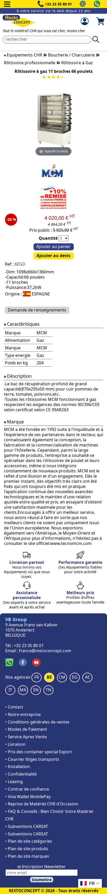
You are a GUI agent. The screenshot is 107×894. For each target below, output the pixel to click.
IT (10, 690)
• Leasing (14, 781)
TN (48, 690)
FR (36, 677)
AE (87, 677)
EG (74, 677)
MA (23, 690)
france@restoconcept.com (45, 651)
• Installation (17, 766)
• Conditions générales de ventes (37, 722)
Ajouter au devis (53, 255)
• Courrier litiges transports (32, 759)
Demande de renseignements (37, 310)
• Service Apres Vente (26, 737)
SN (35, 690)
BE (49, 677)
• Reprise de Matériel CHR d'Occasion (41, 804)
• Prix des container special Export (38, 752)
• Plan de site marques (27, 856)
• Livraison (15, 744)
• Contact (14, 707)
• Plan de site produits (26, 849)
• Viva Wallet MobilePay (28, 796)
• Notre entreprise (23, 714)
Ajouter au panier (53, 246)
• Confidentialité (21, 774)
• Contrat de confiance (27, 789)
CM (62, 677)
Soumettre (42, 879)
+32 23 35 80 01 (58, 4)
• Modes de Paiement (26, 729)
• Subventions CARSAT (26, 826)
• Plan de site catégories (28, 841)
